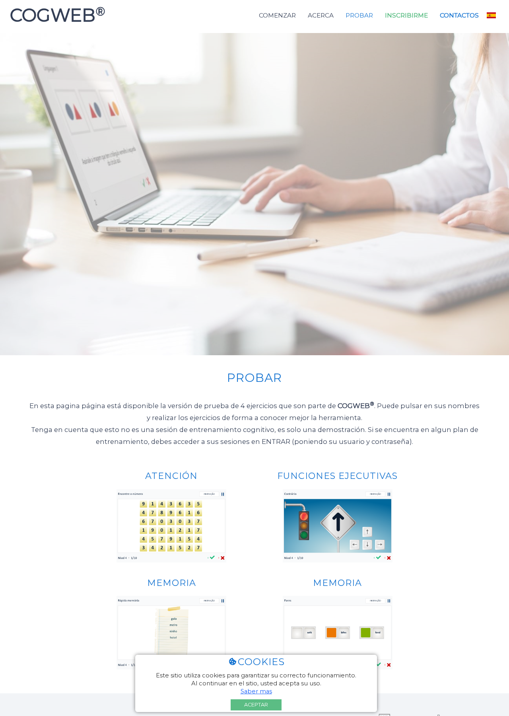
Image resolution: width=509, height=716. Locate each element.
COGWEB (55, 15)
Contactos (459, 15)
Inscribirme (406, 15)
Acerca (321, 15)
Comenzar (277, 15)
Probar (359, 15)
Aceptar (256, 705)
